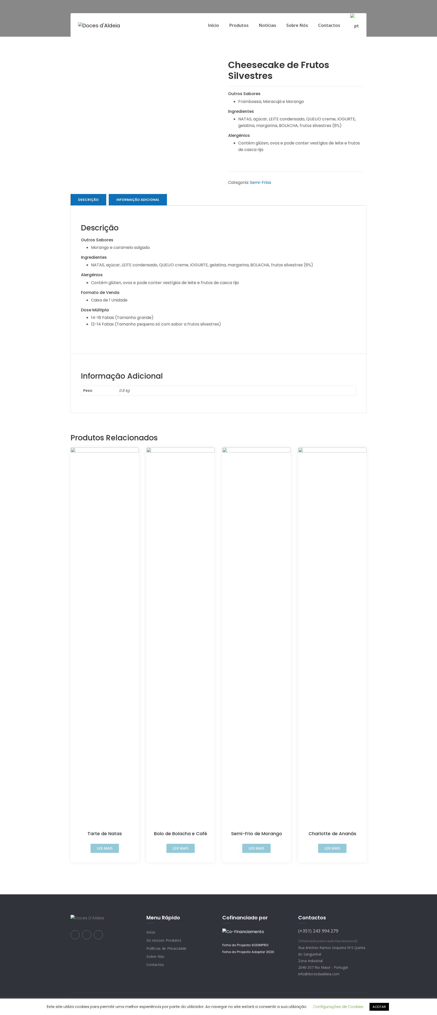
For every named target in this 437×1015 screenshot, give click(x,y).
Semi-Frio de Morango (256, 833)
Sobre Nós (297, 25)
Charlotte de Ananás (332, 833)
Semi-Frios (260, 182)
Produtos (239, 25)
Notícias (267, 25)
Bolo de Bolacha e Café (180, 833)
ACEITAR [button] (379, 1006)
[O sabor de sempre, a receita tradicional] (99, 25)
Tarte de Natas (105, 833)
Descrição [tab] (88, 199)
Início (213, 25)
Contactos (329, 25)
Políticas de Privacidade (166, 948)
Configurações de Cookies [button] (338, 1006)
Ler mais (105, 848)
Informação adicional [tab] (137, 199)
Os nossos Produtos (163, 940)
